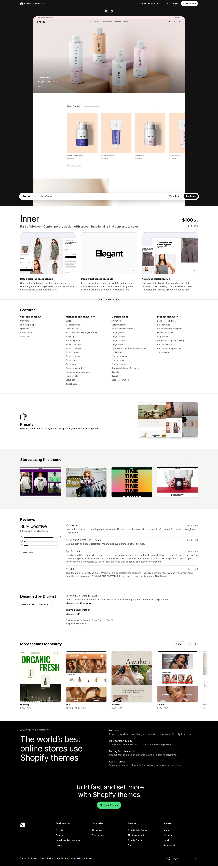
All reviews (27, 552)
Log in (175, 3)
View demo (174, 196)
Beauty (59, 835)
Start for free (189, 3)
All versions (85, 603)
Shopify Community (137, 840)
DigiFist (194, 226)
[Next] (196, 460)
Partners (168, 835)
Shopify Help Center (137, 830)
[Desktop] (106, 11)
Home (59, 845)
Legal (166, 840)
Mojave (35, 226)
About (166, 830)
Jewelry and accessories (68, 840)
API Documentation (137, 835)
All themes (44, 604)
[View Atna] (152, 419)
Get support (28, 604)
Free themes (98, 835)
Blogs (130, 845)
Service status (170, 845)
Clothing (60, 830)
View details (72, 603)
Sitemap (88, 858)
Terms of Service (28, 858)
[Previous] (190, 460)
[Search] (167, 4)
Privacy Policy (46, 858)
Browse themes (148, 3)
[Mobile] (112, 11)
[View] (40, 482)
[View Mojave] (168, 419)
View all (180, 644)
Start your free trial (109, 805)
